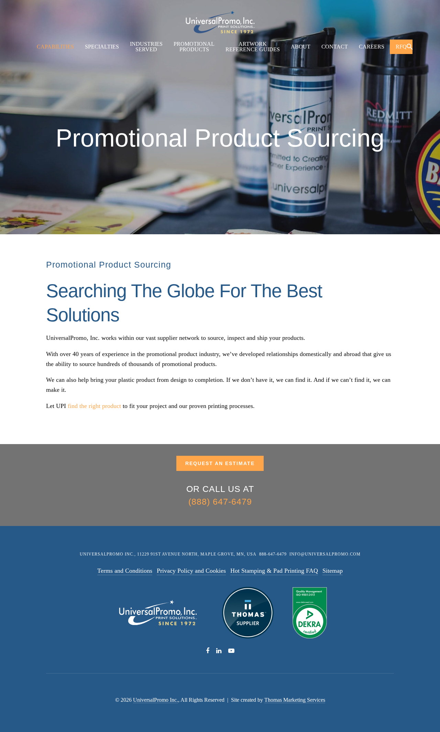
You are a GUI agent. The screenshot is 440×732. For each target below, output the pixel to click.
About (300, 47)
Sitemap (332, 570)
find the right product (94, 405)
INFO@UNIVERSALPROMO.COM (325, 554)
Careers (371, 47)
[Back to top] (416, 708)
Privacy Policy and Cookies (191, 570)
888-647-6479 (273, 554)
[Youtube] (231, 649)
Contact (334, 47)
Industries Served (146, 46)
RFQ (401, 47)
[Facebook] (207, 649)
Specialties (102, 47)
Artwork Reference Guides (253, 46)
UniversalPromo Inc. (155, 700)
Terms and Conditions (124, 570)
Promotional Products (194, 46)
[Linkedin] (218, 649)
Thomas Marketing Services (294, 700)
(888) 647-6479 (220, 501)
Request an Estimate (220, 463)
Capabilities (55, 47)
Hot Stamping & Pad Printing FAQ (274, 570)
